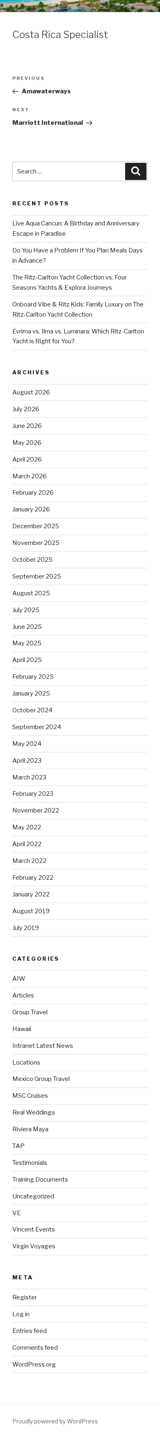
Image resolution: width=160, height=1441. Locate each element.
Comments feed (35, 1347)
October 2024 (32, 710)
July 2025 (25, 610)
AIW (18, 978)
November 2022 (35, 810)
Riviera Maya (30, 1129)
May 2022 (26, 827)
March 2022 (29, 861)
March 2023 (29, 777)
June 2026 (27, 426)
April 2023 (26, 760)
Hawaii (21, 1029)
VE (16, 1213)
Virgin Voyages (33, 1246)
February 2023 (32, 793)
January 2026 (31, 509)
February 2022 (32, 877)
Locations (26, 1062)
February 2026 (33, 492)
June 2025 (27, 626)
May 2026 (26, 442)
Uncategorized (33, 1196)
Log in (21, 1314)
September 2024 (36, 727)
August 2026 (31, 392)
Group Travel (30, 1012)
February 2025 (33, 676)
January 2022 (31, 894)
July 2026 (25, 409)
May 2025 (26, 643)
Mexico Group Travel (41, 1079)
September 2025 (36, 576)
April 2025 (27, 660)
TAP (18, 1146)
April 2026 (27, 459)
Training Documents (40, 1179)
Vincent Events (33, 1229)
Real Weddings (33, 1112)
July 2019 (25, 928)
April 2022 (26, 844)
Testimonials (29, 1162)
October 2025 (32, 559)
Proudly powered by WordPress (55, 1421)
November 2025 (35, 543)
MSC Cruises (30, 1095)
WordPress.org (34, 1364)
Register (24, 1297)
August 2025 (31, 593)
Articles (23, 995)
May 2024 (26, 744)
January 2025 (31, 693)
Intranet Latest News (42, 1045)
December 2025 (35, 526)
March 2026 (29, 476)
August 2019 (31, 911)
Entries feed (29, 1331)
